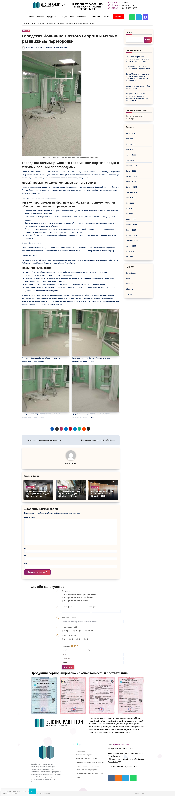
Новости (129, 284)
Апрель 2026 (131, 155)
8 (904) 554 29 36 (114, 8)
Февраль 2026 (131, 166)
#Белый (49, 47)
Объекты (26, 30)
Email (26, 556)
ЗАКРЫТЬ (32, 791)
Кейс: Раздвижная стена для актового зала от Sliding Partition (102, 494)
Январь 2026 (131, 171)
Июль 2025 (130, 203)
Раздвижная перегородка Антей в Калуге (98, 440)
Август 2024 (131, 246)
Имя (26, 548)
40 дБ (67, 631)
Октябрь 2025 (131, 187)
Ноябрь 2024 (131, 230)
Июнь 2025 (130, 208)
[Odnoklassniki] (118, 778)
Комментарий (30, 518)
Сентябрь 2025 (132, 192)
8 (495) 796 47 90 (114, 2)
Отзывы (106, 17)
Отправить (68, 667)
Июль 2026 (130, 139)
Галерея (40, 17)
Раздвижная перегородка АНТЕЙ (80, 594)
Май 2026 (129, 150)
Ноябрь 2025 (131, 182)
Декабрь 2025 (131, 176)
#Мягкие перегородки (60, 47)
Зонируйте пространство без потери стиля (138, 87)
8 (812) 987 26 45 (114, 5)
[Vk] (111, 778)
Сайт (26, 563)
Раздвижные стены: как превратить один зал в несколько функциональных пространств (137, 97)
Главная (31, 17)
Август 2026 (131, 133)
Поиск (129, 33)
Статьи (129, 294)
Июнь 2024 (130, 257)
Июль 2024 (130, 251)
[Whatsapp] (132, 17)
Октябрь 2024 (131, 235)
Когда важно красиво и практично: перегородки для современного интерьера (137, 59)
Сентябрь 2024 (132, 241)
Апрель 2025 (131, 219)
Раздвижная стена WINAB (76, 601)
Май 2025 (129, 214)
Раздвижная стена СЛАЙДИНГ (78, 598)
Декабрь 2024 (131, 225)
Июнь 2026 (130, 144)
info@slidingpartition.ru (121, 744)
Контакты (96, 17)
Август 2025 (131, 198)
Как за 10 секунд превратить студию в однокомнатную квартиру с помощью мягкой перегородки (137, 77)
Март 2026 (130, 160)
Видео (64, 17)
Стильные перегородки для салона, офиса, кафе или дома (138, 68)
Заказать (118, 17)
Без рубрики (131, 273)
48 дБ (90, 631)
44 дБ (79, 631)
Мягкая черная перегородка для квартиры (43, 440)
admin (30, 47)
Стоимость (81, 17)
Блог (72, 17)
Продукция (51, 17)
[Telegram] (139, 17)
